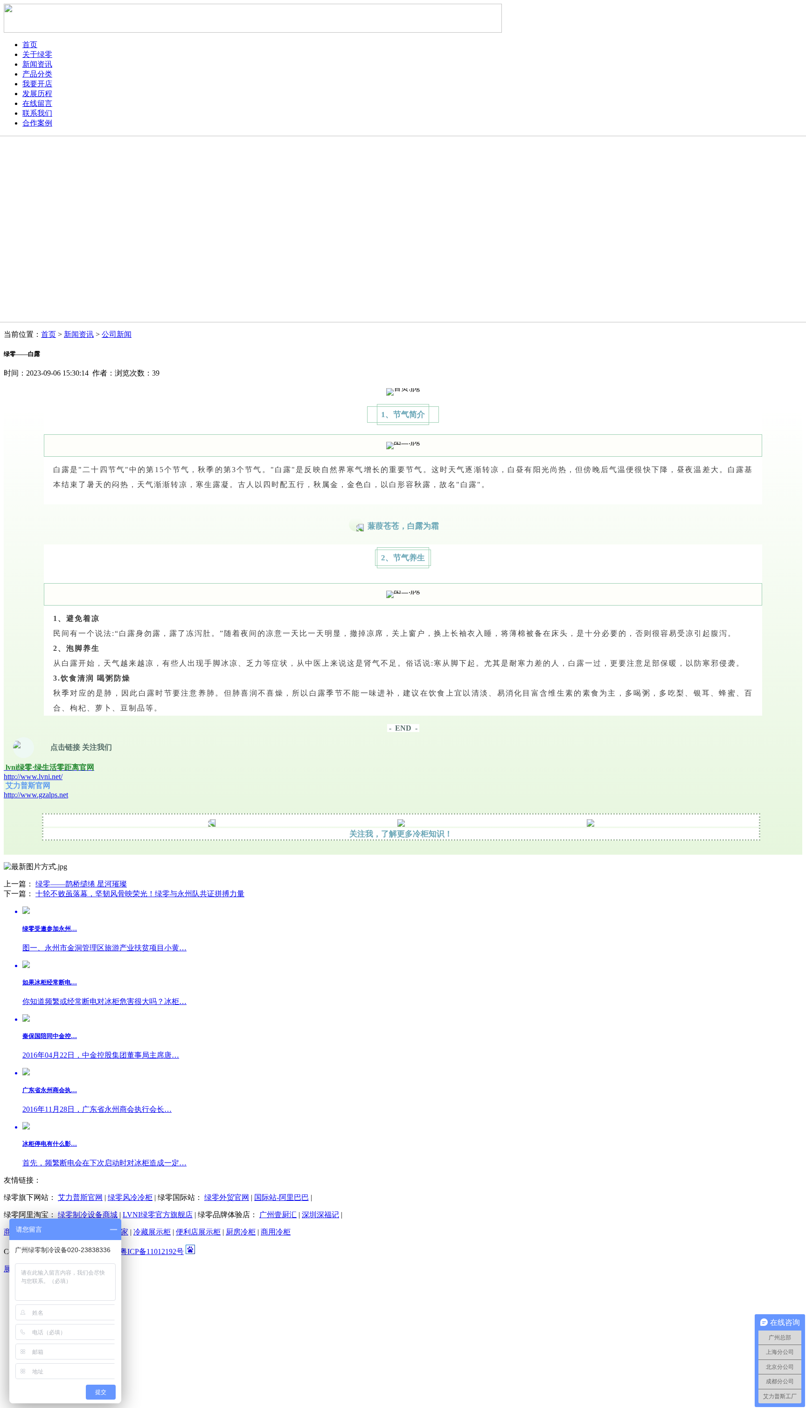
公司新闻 (117, 334)
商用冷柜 (276, 1232)
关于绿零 (37, 54)
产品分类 (37, 74)
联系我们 (37, 113)
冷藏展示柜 (152, 1232)
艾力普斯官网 (80, 1197)
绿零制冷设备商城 (88, 1215)
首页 (29, 45)
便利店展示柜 (198, 1232)
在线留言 (37, 103)
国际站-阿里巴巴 (281, 1197)
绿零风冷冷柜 (130, 1197)
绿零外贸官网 (226, 1197)
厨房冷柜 (241, 1232)
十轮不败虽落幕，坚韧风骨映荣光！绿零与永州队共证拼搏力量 (139, 894)
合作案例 (37, 123)
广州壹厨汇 (278, 1215)
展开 (11, 1269)
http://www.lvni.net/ (33, 777)
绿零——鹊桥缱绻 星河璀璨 (81, 884)
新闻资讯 (37, 64)
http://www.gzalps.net (36, 795)
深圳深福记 (320, 1215)
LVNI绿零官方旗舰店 (158, 1215)
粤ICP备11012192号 (152, 1251)
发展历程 (37, 94)
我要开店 (37, 84)
